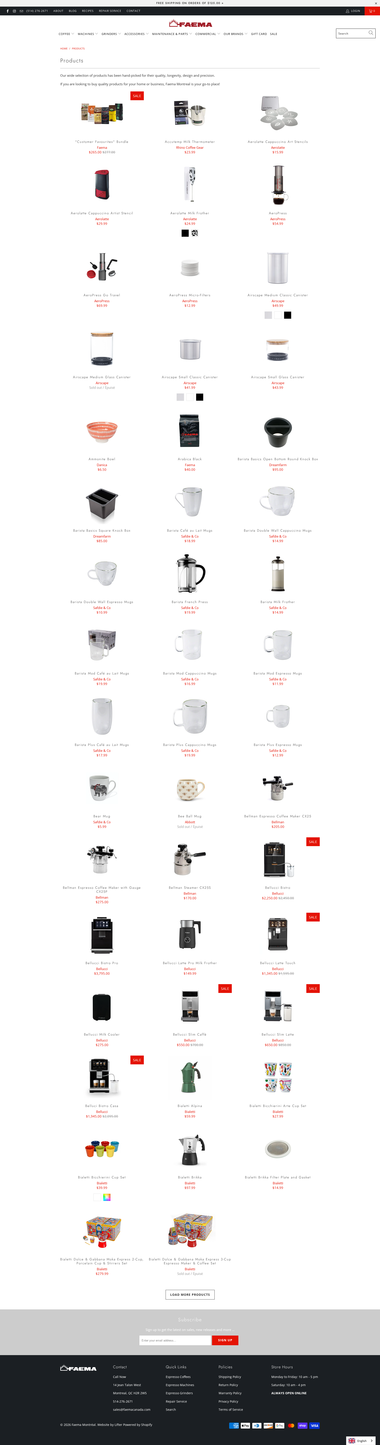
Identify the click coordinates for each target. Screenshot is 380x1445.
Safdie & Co (190, 536)
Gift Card (259, 34)
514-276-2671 (123, 1401)
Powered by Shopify (137, 1425)
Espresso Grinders (179, 1393)
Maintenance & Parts (170, 34)
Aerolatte (278, 147)
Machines (86, 34)
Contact (134, 11)
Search (171, 1409)
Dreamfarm (278, 465)
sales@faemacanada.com (131, 1409)
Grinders (110, 34)
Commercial (206, 34)
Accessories (135, 34)
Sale (273, 34)
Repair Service (176, 1401)
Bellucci (278, 893)
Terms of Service (231, 1409)
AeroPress (277, 219)
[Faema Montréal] (190, 23)
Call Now (119, 1377)
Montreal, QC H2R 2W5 (130, 1393)
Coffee (65, 34)
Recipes (88, 11)
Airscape (278, 301)
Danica (102, 465)
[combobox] (356, 33)
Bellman (278, 822)
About (58, 11)
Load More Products (190, 1294)
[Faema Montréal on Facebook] (7, 11)
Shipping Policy (230, 1377)
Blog (73, 11)
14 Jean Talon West (127, 1385)
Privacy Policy (228, 1401)
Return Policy (228, 1385)
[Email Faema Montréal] (21, 11)
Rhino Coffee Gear (190, 147)
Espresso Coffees (178, 1377)
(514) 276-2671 (37, 11)
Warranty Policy (230, 1393)
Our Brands (234, 34)
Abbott (190, 822)
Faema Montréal (84, 1425)
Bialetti (190, 1111)
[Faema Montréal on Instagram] (14, 11)
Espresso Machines (180, 1385)
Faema (102, 147)
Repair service (110, 11)
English (362, 1441)
